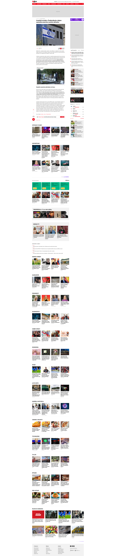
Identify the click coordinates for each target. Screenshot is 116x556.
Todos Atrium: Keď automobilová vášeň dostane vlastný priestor (64, 356)
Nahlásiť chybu (38, 120)
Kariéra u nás (35, 551)
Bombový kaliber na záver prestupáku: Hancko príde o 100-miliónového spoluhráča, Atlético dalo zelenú (36, 375)
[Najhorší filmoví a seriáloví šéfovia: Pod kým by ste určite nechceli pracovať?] (55, 406)
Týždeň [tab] (82, 50)
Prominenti (45, 3)
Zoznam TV (36, 224)
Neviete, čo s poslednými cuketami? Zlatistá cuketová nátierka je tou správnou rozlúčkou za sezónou (55, 501)
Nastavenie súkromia (36, 550)
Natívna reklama (48, 553)
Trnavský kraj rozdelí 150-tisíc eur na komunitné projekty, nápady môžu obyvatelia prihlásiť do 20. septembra (65, 267)
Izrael (45, 114)
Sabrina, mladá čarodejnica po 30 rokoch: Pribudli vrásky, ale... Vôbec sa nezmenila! (46, 304)
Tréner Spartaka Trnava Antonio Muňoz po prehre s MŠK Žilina (62, 236)
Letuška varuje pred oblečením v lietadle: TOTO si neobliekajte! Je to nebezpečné (65, 322)
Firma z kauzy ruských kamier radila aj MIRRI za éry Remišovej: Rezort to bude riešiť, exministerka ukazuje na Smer (79, 131)
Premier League (62, 377)
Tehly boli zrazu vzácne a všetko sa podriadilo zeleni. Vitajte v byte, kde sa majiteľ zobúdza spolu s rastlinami (65, 483)
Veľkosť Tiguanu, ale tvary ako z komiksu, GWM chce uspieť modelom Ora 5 (46, 392)
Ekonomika (59, 3)
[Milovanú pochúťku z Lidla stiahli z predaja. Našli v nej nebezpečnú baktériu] (65, 459)
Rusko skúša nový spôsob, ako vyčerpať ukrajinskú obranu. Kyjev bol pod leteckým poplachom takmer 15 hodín (36, 447)
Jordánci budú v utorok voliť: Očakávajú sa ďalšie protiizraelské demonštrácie (65, 135)
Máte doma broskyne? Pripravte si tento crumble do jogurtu (64, 429)
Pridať (63, 116)
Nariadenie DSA (36, 553)
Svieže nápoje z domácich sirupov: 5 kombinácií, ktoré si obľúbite (55, 429)
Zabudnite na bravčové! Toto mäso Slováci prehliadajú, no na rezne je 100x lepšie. (46, 430)
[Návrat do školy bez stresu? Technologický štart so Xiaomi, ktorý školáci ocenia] (65, 334)
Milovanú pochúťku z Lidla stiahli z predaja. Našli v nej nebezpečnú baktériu (64, 465)
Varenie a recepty (37, 419)
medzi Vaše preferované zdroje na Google (47, 116)
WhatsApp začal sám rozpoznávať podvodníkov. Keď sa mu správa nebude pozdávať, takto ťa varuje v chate (46, 447)
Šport (49, 3)
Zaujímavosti (53, 3)
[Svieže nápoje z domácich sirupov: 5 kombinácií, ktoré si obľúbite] (55, 424)
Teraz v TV (72, 104)
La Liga (33, 378)
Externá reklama (48, 549)
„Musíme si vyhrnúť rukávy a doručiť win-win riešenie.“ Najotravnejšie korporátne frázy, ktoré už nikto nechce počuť (36, 412)
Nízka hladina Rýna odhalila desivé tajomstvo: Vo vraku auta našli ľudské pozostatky (55, 285)
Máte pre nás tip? (60, 553)
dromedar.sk (43, 324)
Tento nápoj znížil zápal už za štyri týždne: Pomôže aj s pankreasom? (55, 321)
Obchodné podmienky (48, 550)
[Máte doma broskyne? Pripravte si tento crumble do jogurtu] (65, 424)
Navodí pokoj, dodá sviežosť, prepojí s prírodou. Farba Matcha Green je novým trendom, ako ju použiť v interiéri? (46, 483)
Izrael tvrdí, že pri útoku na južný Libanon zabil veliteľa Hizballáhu (55, 134)
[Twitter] (73, 546)
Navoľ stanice (72, 118)
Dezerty (61, 431)
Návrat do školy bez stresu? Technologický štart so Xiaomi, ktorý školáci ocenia (64, 339)
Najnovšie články (36, 243)
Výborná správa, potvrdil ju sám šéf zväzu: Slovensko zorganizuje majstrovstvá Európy (46, 375)
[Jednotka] (71, 111)
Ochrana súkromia (36, 549)
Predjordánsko (48, 114)
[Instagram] (72, 546)
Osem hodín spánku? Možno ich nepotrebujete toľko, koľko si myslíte (36, 321)
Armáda (42, 114)
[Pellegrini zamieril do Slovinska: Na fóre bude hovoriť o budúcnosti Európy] (55, 261)
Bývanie (34, 473)
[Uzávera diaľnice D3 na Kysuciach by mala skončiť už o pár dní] (55, 388)
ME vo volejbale (43, 377)
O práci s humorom (34, 415)
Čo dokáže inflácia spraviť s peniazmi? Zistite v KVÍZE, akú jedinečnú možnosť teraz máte (55, 200)
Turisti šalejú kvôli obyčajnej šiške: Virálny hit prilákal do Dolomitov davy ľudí (46, 322)
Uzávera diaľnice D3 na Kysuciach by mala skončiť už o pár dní (55, 392)
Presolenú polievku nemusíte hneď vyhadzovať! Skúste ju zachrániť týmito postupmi (45, 501)
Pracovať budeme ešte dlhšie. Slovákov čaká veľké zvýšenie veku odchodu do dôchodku (54, 465)
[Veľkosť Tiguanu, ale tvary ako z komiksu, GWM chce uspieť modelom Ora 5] (46, 388)
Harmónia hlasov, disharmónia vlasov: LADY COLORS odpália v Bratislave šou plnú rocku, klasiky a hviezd (46, 200)
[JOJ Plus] (71, 115)
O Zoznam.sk (36, 546)
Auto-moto (35, 383)
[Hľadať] (83, 4)
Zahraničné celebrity (78, 98)
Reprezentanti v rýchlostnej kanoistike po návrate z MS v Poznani (38, 236)
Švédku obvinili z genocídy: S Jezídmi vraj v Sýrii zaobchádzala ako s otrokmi (36, 135)
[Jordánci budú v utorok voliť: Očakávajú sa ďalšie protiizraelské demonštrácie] (65, 130)
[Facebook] (70, 546)
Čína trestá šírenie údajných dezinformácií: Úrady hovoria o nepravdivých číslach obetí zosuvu (45, 285)
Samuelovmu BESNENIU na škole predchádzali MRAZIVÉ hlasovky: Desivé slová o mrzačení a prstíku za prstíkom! (46, 267)
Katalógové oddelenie (60, 551)
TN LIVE (34, 454)
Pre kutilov (35, 490)
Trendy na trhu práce (44, 415)
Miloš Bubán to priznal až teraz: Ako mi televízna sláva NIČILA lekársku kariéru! (50, 236)
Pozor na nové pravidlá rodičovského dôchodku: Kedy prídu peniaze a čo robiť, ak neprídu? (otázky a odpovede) (36, 357)
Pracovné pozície (35, 180)
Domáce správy (36, 256)
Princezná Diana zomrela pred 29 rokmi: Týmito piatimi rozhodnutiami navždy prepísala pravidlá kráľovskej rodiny (79, 100)
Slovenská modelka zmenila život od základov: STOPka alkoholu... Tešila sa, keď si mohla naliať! (48, 253)
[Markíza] (71, 106)
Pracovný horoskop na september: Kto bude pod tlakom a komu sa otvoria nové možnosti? (65, 412)
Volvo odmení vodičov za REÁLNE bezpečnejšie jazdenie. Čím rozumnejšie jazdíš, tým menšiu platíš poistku (36, 393)
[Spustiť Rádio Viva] (77, 18)
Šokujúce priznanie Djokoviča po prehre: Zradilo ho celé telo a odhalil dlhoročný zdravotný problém (54, 375)
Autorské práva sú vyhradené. (73, 548)
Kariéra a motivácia (38, 401)
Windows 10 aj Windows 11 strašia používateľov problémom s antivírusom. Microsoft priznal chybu (55, 447)
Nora (65, 1)
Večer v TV (78, 104)
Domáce (34, 3)
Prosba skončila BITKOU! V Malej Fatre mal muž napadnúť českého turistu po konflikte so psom (47, 248)
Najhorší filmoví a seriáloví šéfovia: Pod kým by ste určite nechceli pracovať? (54, 412)
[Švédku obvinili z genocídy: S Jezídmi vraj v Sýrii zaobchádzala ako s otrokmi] (36, 130)
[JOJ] (71, 108)
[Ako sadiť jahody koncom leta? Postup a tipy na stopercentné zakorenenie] (36, 495)
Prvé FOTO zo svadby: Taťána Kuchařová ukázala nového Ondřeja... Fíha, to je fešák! (65, 304)
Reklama (47, 546)
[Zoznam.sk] (72, 550)
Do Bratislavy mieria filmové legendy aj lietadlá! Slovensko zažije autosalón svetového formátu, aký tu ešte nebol (65, 200)
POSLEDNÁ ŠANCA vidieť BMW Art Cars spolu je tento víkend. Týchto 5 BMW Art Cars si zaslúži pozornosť (65, 393)
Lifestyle (72, 3)
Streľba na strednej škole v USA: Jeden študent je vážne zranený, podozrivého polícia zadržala (46, 135)
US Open (52, 378)
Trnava (61, 270)
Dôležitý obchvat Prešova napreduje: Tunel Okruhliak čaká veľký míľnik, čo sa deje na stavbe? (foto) (55, 357)
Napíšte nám (35, 552)
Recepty (42, 504)
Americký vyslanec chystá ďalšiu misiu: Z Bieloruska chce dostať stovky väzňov (45, 246)
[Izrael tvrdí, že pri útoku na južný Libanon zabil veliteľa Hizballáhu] (55, 130)
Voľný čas (76, 3)
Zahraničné (39, 3)
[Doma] (71, 113)
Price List (47, 552)
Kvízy (64, 3)
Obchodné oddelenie (60, 550)
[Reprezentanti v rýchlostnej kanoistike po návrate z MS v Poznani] (38, 230)
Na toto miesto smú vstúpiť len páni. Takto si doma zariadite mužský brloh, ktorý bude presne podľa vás (55, 483)
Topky (41, 18)
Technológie (35, 436)
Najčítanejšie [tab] (74, 50)
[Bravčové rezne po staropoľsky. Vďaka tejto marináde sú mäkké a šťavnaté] (36, 424)
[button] (61, 48)
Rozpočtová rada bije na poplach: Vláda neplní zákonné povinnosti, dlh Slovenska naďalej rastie (78, 135)
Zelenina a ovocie (34, 503)
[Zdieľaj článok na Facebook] (33, 113)
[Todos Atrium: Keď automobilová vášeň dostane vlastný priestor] (65, 352)
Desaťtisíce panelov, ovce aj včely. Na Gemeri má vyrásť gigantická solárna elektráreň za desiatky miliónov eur (46, 357)
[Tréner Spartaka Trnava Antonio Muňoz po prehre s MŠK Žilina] (62, 230)
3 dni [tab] (79, 50)
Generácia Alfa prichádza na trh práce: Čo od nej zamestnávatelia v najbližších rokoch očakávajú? (46, 412)
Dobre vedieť (76, 69)
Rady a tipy (52, 431)
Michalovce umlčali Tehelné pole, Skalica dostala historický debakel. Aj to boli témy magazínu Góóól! (45, 465)
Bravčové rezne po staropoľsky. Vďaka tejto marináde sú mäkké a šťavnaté (36, 430)
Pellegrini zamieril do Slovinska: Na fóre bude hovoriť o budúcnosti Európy (55, 267)
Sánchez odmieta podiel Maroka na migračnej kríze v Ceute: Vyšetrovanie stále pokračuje (64, 285)
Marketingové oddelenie (61, 552)
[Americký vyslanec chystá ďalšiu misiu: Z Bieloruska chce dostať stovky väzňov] (36, 280)
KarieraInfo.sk (62, 414)
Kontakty (59, 546)
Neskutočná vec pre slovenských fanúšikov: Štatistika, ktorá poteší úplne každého (36, 200)
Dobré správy (36, 329)
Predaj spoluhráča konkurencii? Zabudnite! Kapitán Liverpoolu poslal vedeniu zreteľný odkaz (65, 375)
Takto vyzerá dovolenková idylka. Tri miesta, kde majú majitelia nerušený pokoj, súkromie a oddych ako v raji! (36, 483)
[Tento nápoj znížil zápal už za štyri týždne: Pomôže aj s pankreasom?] (55, 316)
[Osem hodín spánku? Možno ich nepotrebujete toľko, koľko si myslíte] (36, 316)
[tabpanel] (77, 59)
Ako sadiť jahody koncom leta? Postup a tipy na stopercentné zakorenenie (36, 501)
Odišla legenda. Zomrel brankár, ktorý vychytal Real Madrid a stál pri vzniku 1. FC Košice (36, 465)
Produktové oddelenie (60, 549)
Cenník (47, 551)
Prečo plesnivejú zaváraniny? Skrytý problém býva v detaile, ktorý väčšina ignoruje (64, 501)
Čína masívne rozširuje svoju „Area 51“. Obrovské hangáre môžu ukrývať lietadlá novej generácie (65, 447)
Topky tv (67, 3)
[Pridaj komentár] (33, 110)
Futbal (58, 238)
